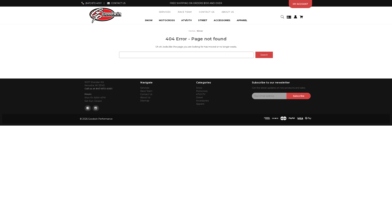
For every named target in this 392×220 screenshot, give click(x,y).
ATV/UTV (186, 20)
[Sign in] (295, 17)
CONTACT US (118, 3)
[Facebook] (87, 108)
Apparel (242, 20)
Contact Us (146, 94)
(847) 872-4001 (93, 3)
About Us (145, 97)
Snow (149, 20)
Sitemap (144, 100)
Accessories (222, 20)
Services (144, 87)
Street (202, 20)
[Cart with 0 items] (301, 17)
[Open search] (282, 17)
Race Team (146, 91)
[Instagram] (95, 108)
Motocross (167, 20)
